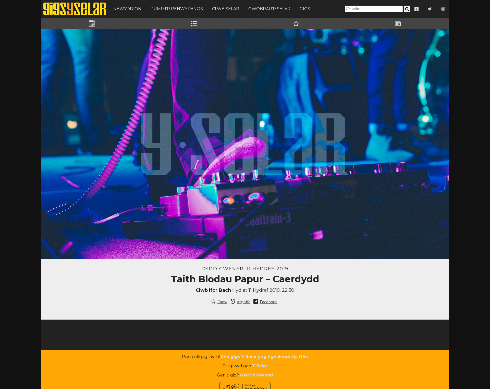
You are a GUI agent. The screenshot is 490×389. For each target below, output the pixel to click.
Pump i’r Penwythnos (177, 8)
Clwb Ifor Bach (213, 290)
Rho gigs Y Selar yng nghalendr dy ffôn (264, 356)
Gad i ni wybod (256, 375)
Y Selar (259, 365)
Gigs (305, 8)
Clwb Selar (225, 8)
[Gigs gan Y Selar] (75, 9)
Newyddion (127, 8)
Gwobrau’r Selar (269, 8)
